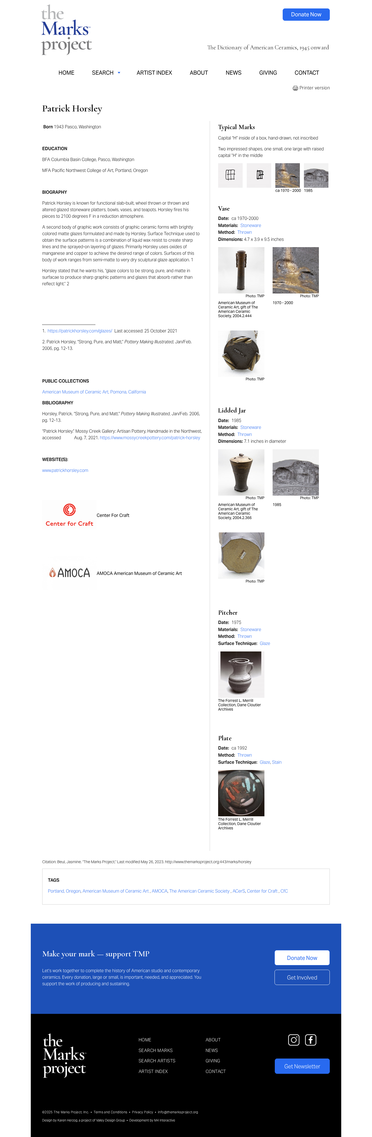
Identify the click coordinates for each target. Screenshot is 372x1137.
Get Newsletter (302, 1066)
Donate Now (306, 14)
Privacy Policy (142, 1112)
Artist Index (154, 72)
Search (103, 72)
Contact (307, 72)
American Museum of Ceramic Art (116, 891)
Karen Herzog (67, 1120)
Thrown (244, 232)
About (199, 72)
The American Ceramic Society (200, 891)
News (234, 72)
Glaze (265, 643)
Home (66, 72)
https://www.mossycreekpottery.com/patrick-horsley (150, 438)
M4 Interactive (164, 1120)
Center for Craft (263, 891)
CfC (284, 891)
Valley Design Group (110, 1120)
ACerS (239, 891)
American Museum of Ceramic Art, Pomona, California (94, 392)
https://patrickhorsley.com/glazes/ (80, 331)
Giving (268, 72)
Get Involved (302, 977)
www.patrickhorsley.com (65, 470)
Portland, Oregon (64, 891)
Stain (277, 762)
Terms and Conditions (110, 1112)
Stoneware (250, 225)
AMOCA (159, 891)
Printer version (314, 88)
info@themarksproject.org (178, 1112)
